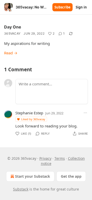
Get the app (71, 176)
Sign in (81, 7)
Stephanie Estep (29, 112)
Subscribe (62, 7)
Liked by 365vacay (33, 119)
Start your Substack (32, 176)
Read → (10, 52)
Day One (12, 26)
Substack (20, 189)
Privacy (45, 158)
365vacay (12, 33)
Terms (59, 158)
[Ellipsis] (85, 113)
